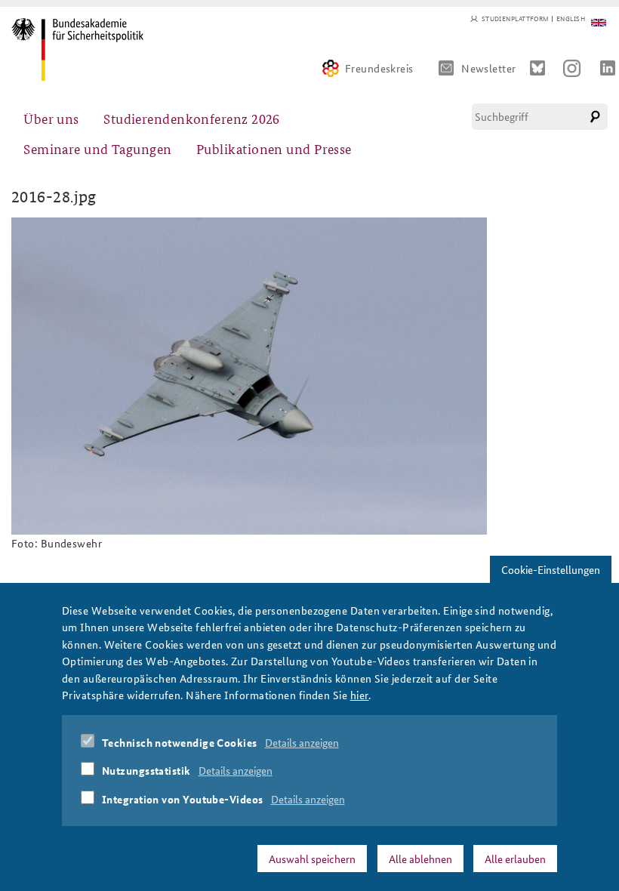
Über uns (51, 118)
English (570, 19)
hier (359, 694)
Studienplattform (515, 19)
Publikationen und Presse (274, 148)
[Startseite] (77, 49)
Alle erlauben (515, 858)
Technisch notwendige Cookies (179, 742)
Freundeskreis (379, 68)
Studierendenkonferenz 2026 (191, 118)
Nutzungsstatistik (146, 770)
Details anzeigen (302, 742)
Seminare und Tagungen (97, 148)
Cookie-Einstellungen (550, 569)
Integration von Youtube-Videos (182, 798)
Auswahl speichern (312, 858)
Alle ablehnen (420, 858)
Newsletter (488, 68)
